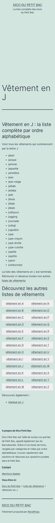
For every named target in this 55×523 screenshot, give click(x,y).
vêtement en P (40, 317)
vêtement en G (15, 345)
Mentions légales (11, 473)
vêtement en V (40, 359)
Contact (6, 467)
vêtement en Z (40, 386)
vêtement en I (14, 359)
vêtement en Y (40, 379)
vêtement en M (15, 386)
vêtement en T (40, 345)
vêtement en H (15, 352)
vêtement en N (40, 303)
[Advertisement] (27, 50)
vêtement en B (15, 310)
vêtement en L (14, 379)
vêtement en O (40, 310)
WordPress (33, 511)
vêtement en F (15, 338)
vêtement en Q (40, 324)
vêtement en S (40, 338)
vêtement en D (15, 324)
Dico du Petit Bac (27, 5)
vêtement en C (15, 317)
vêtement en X (40, 372)
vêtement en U (40, 352)
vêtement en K (15, 372)
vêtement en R (40, 331)
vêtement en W (40, 366)
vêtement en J (14, 366)
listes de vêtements (14, 280)
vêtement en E (15, 331)
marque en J (15, 402)
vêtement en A (15, 303)
